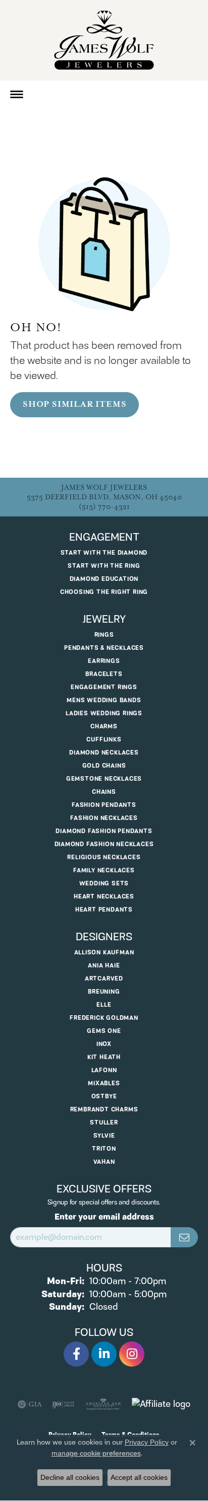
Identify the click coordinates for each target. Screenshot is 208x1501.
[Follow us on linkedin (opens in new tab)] (104, 1354)
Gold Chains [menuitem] (104, 766)
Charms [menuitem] (104, 726)
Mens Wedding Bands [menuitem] (104, 700)
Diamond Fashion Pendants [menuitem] (104, 831)
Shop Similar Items (74, 404)
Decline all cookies (69, 1477)
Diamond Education (104, 579)
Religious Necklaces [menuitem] (103, 857)
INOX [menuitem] (104, 1044)
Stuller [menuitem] (104, 1122)
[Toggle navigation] (16, 94)
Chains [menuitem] (104, 792)
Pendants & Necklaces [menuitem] (104, 648)
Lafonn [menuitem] (104, 1070)
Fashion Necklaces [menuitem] (104, 818)
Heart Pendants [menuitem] (104, 910)
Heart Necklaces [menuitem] (104, 896)
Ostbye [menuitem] (104, 1096)
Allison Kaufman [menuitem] (104, 952)
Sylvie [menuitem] (104, 1136)
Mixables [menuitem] (104, 1083)
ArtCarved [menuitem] (104, 978)
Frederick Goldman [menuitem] (104, 1018)
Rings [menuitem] (104, 635)
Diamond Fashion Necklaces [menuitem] (104, 844)
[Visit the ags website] (103, 1404)
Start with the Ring (104, 566)
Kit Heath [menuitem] (104, 1057)
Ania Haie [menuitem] (104, 965)
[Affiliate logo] (161, 1404)
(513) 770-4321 (104, 506)
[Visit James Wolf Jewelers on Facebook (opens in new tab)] (76, 1354)
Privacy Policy (147, 1442)
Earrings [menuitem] (104, 661)
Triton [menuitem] (104, 1149)
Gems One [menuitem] (104, 1031)
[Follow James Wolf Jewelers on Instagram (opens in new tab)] (131, 1354)
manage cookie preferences (96, 1453)
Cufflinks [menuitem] (103, 739)
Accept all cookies (139, 1477)
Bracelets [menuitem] (103, 674)
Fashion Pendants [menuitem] (104, 805)
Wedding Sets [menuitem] (104, 883)
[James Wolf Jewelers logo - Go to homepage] (104, 40)
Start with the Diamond (104, 553)
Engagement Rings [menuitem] (104, 687)
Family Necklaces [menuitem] (104, 870)
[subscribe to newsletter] (184, 1237)
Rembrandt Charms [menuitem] (104, 1109)
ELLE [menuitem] (103, 1005)
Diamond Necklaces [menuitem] (104, 752)
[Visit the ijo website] (63, 1404)
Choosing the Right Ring (104, 592)
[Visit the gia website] (30, 1404)
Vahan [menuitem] (104, 1162)
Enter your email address (104, 1217)
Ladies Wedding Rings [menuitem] (104, 713)
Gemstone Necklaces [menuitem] (104, 779)
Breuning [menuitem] (104, 992)
